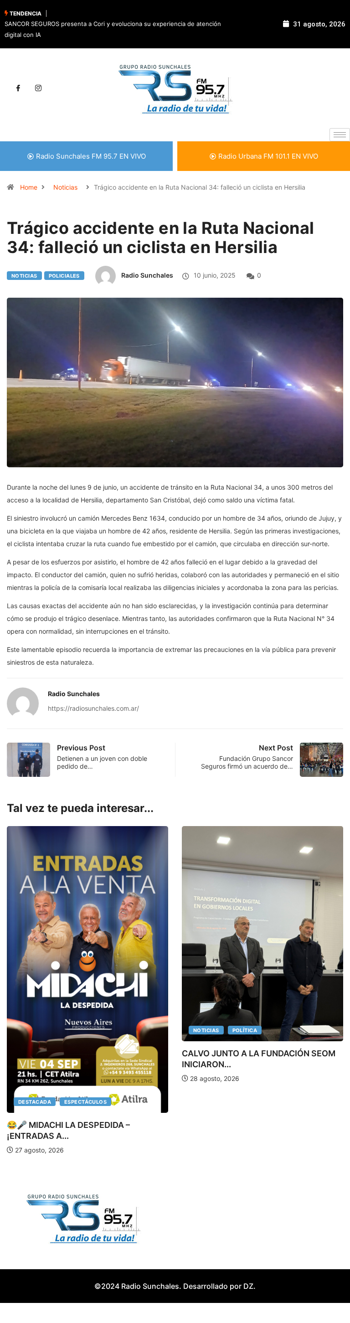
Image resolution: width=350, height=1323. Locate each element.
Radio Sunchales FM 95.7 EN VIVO (91, 156)
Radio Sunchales (147, 275)
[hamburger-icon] (339, 134)
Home (28, 187)
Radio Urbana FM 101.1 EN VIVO (268, 156)
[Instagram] (38, 88)
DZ (248, 1286)
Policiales (64, 276)
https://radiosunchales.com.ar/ (93, 708)
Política (244, 1030)
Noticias (65, 187)
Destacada (34, 1102)
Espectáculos (85, 1102)
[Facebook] (18, 88)
